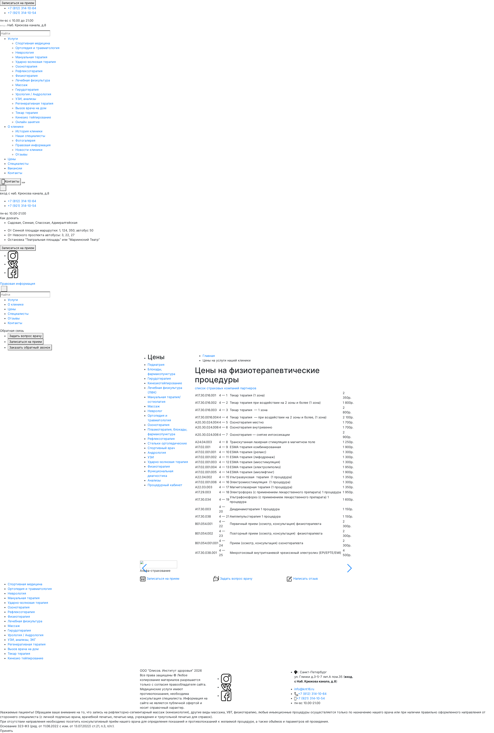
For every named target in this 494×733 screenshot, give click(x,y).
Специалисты (18, 164)
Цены (12, 159)
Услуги (13, 39)
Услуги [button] (13, 300)
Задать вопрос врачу (25, 336)
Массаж (21, 85)
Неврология (24, 52)
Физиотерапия (26, 76)
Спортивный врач (161, 448)
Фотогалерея (25, 140)
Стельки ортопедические (167, 443)
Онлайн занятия (27, 122)
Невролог (155, 411)
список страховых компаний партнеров (225, 388)
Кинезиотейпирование (165, 383)
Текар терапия (26, 113)
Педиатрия (156, 364)
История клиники (28, 131)
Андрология (157, 452)
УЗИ (151, 457)
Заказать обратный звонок (29, 347)
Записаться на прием (18, 3)
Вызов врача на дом (30, 108)
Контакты (15, 173)
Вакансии (15, 168)
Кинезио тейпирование (33, 117)
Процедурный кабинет (165, 485)
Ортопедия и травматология (37, 48)
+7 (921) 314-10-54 (22, 13)
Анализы (154, 480)
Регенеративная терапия (34, 103)
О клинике (16, 126)
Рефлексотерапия (28, 71)
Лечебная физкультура (32, 80)
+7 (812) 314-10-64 (22, 8)
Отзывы (21, 154)
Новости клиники (28, 150)
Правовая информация (33, 145)
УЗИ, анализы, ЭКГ (22, 640)
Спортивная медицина (32, 43)
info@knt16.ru (304, 689)
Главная (209, 356)
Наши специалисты (30, 136)
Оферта (191, 707)
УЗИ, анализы (25, 99)
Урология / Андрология (33, 94)
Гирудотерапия (27, 89)
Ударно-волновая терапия (35, 62)
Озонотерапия (26, 66)
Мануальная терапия (31, 57)
